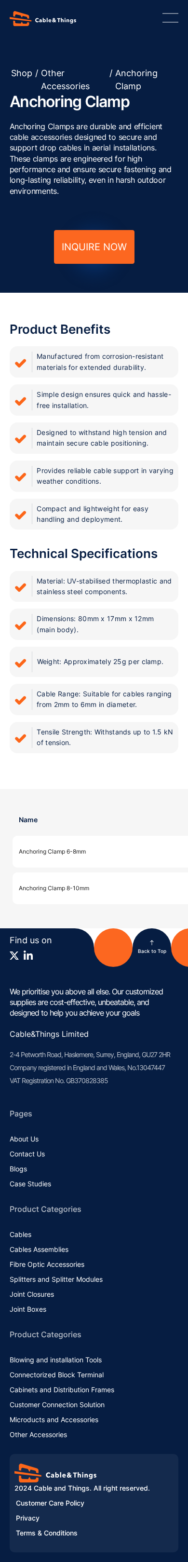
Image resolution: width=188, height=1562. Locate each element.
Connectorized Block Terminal (57, 1375)
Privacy (28, 1518)
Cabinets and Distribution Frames (62, 1389)
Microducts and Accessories (54, 1419)
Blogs (18, 1169)
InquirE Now (94, 247)
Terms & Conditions (47, 1533)
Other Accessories (65, 79)
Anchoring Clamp (136, 79)
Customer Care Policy (50, 1503)
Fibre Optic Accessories (47, 1264)
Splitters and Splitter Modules (56, 1279)
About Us (24, 1139)
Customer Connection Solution (57, 1404)
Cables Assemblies (39, 1249)
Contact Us (27, 1154)
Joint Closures (32, 1294)
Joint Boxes (28, 1309)
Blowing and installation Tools (56, 1360)
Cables (20, 1234)
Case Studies (30, 1184)
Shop (21, 73)
